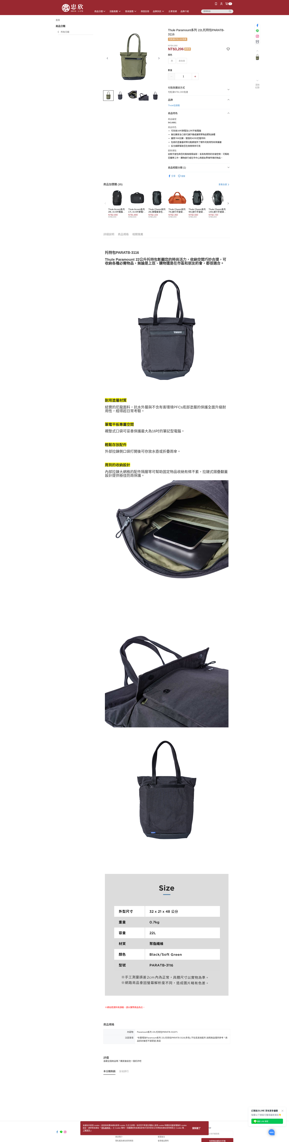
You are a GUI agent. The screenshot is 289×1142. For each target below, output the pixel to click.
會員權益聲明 (163, 1141)
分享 (173, 176)
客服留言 (161, 1137)
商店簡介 (119, 1137)
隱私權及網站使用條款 (124, 1141)
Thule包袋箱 (174, 105)
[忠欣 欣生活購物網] (72, 8)
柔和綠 (182, 61)
